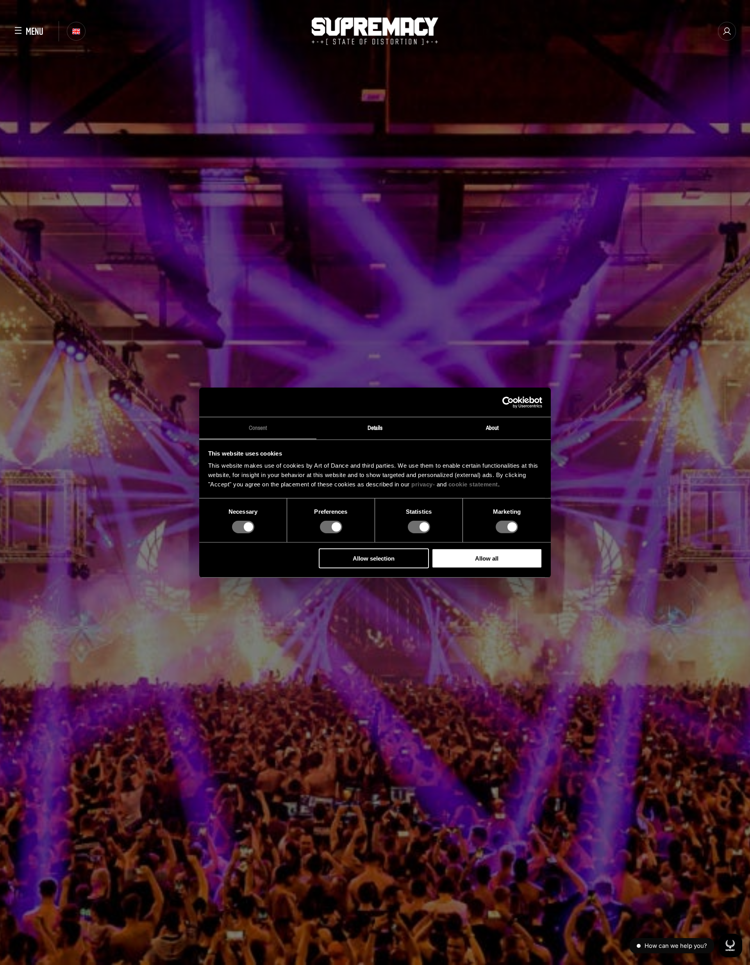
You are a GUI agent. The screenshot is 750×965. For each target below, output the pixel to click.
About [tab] (492, 428)
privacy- (423, 484)
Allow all (486, 558)
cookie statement (473, 484)
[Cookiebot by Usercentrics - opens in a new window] (508, 402)
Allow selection (374, 558)
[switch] (331, 527)
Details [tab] (375, 428)
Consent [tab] (258, 428)
